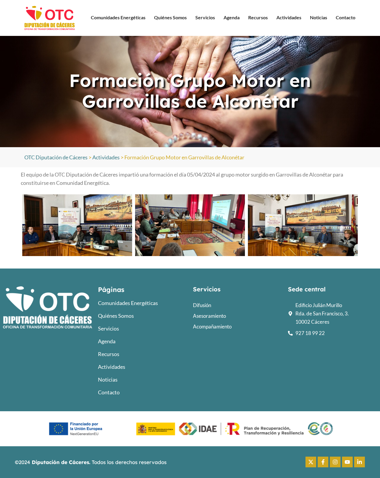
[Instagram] (335, 462)
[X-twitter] (310, 462)
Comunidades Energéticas (118, 17)
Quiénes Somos (170, 17)
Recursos (258, 17)
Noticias (318, 17)
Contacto (345, 17)
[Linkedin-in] (359, 462)
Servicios (205, 17)
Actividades (288, 17)
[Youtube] (347, 462)
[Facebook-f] (323, 462)
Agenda (232, 17)
